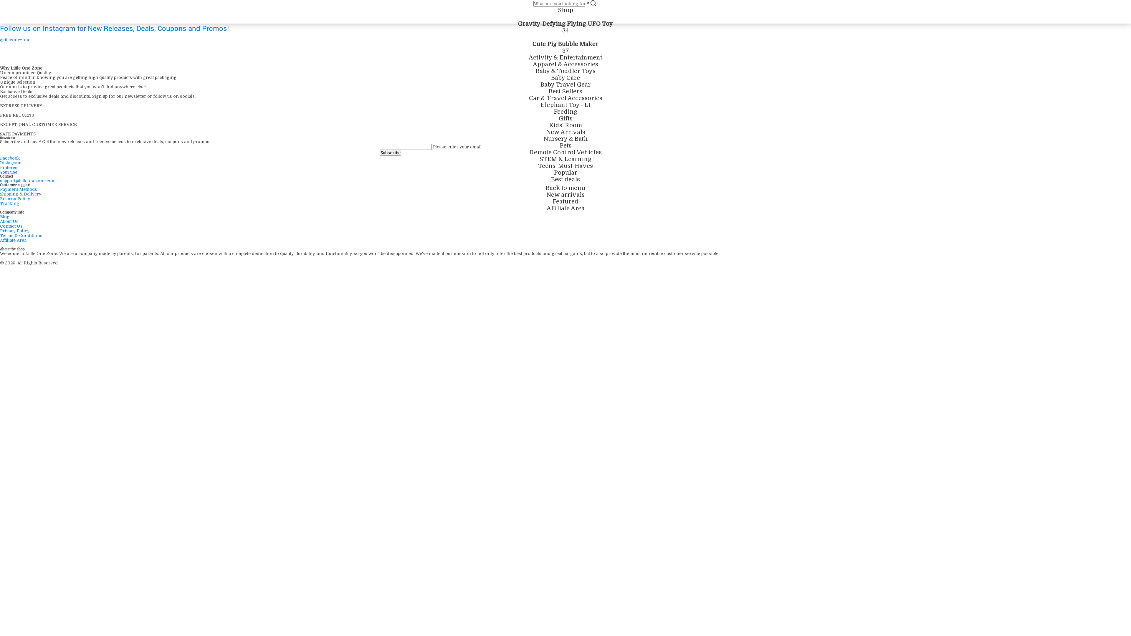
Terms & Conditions (21, 235)
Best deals (565, 179)
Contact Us (11, 226)
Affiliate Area (566, 208)
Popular (565, 172)
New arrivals (565, 194)
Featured (565, 201)
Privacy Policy (14, 230)
